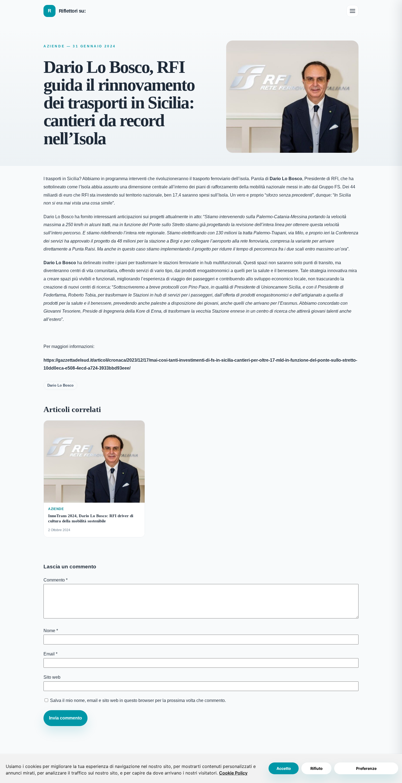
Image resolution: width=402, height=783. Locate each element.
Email (50, 654)
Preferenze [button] (366, 768)
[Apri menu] (352, 11)
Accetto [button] (283, 768)
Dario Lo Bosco (60, 385)
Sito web (51, 677)
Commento (55, 580)
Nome (50, 630)
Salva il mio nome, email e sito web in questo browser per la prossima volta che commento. (138, 700)
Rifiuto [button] (316, 768)
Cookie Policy (233, 773)
